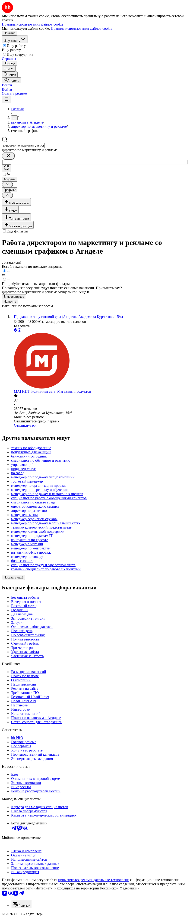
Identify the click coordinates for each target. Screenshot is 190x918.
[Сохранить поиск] (6, 168)
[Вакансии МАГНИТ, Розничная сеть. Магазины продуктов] (99, 361)
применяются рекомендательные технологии (93, 880)
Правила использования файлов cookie (81, 28)
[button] (7, 85)
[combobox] (23, 145)
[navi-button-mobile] (6, 99)
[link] (10, 74)
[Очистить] (8, 156)
